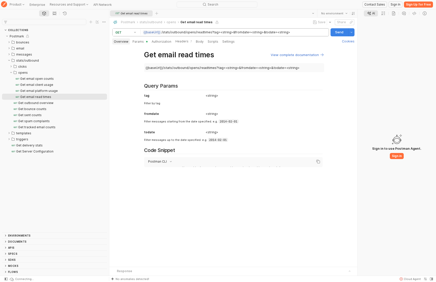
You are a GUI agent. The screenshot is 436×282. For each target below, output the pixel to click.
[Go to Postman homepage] (4, 4)
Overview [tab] (121, 41)
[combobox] (334, 13)
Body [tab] (200, 41)
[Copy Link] (351, 22)
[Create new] (91, 22)
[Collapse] (7, 36)
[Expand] (9, 42)
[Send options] (351, 32)
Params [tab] (138, 41)
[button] (353, 13)
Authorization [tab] (161, 41)
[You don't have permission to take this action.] (157, 13)
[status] (21, 278)
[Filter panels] (6, 21)
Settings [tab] (228, 41)
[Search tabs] (313, 13)
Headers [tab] (183, 41)
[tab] (44, 13)
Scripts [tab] (213, 41)
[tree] (54, 132)
